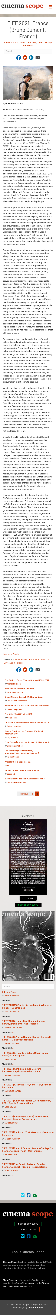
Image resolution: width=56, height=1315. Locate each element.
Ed (8, 765)
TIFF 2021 (31, 42)
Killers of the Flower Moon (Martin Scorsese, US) (27, 722)
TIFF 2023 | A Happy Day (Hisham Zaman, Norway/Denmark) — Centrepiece (23, 1022)
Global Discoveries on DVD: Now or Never (23, 697)
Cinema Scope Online (14, 42)
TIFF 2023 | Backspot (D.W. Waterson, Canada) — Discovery (28, 1133)
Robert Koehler (14, 726)
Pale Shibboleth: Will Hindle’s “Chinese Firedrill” (27, 705)
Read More (8, 1000)
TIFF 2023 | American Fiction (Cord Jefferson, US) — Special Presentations (26, 1102)
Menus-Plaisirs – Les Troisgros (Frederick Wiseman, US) (23, 732)
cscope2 (11, 773)
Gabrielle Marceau (14, 1027)
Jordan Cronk (11, 1170)
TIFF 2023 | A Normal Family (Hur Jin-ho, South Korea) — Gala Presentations (26, 1038)
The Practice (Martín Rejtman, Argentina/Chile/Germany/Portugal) (21, 751)
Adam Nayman (11, 1107)
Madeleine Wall (12, 1155)
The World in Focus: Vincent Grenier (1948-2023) (27, 680)
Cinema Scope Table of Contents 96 (21, 770)
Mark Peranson (12, 995)
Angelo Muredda (12, 1075)
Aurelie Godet (11, 1123)
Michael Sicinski (14, 683)
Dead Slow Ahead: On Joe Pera (19, 688)
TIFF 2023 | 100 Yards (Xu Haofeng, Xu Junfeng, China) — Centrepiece (27, 1006)
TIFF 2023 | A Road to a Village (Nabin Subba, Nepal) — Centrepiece (25, 1054)
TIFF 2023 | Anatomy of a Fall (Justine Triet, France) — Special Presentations (25, 1117)
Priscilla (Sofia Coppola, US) (18, 761)
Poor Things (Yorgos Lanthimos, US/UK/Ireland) (27, 742)
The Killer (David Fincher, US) (18, 714)
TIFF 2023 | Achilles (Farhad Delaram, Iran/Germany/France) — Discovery (22, 1070)
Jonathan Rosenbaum (17, 700)
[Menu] (50, 7)
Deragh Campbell (15, 745)
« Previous (23, 794)
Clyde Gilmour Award (25, 1283)
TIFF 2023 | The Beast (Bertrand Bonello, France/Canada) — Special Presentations (24, 1165)
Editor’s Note (9, 991)
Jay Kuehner (12, 737)
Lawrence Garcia (11, 654)
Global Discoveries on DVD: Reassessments (24, 778)
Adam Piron (12, 717)
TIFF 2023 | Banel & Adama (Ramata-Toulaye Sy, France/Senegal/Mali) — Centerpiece (27, 1149)
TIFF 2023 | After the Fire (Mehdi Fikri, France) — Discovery (27, 1086)
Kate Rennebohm (15, 692)
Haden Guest (13, 756)
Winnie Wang (10, 1059)
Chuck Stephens (14, 709)
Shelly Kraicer (12, 1011)
